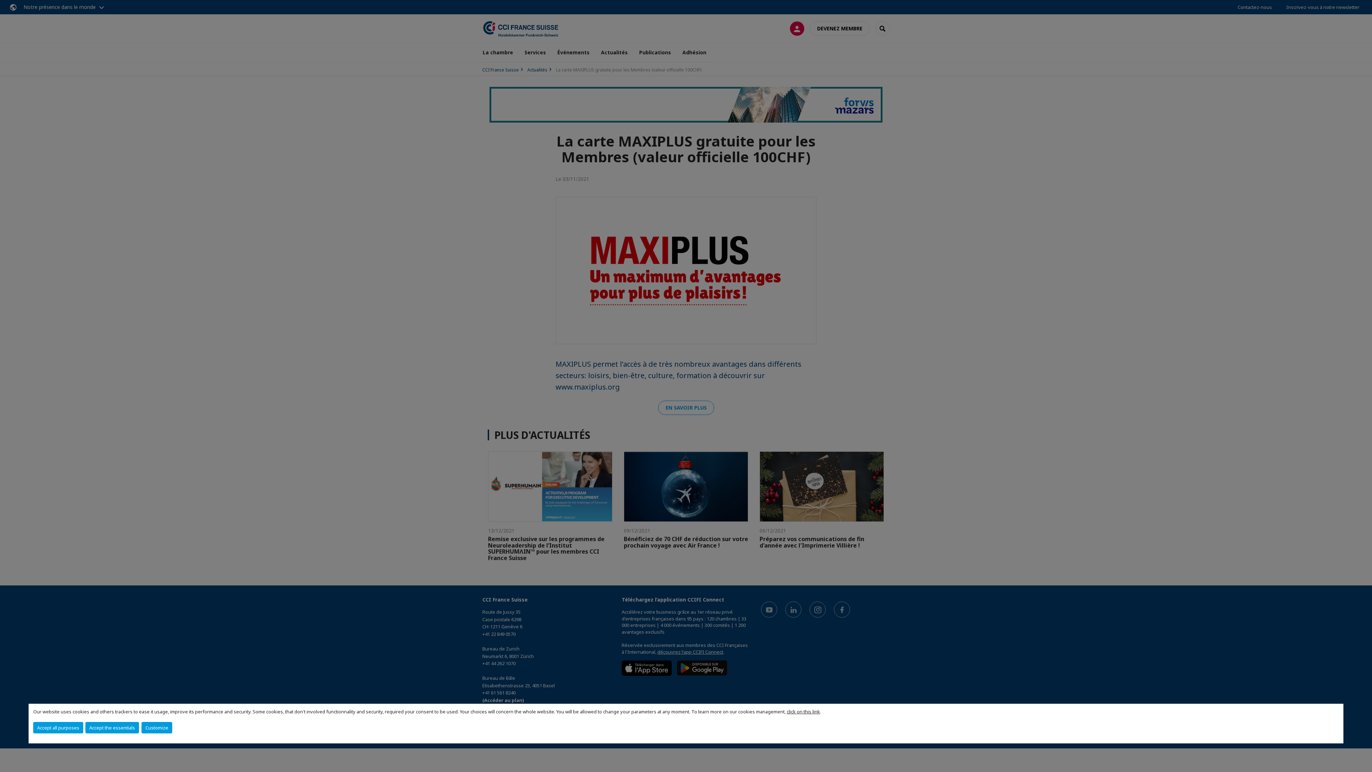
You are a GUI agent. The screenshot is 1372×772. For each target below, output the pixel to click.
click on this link (803, 711)
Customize (156, 727)
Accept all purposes (58, 727)
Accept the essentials (112, 727)
